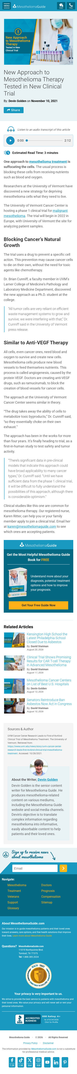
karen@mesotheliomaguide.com (31, 526)
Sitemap (46, 902)
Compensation (51, 896)
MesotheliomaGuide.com (29, 6)
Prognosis (48, 890)
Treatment (14, 890)
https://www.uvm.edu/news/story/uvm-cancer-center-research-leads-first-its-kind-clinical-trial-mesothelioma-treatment (35, 750)
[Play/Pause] (10, 140)
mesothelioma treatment (48, 162)
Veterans (13, 896)
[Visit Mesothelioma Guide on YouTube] (47, 1062)
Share (15, 110)
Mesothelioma (16, 885)
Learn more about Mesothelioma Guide (32, 935)
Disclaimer (48, 1043)
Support (12, 902)
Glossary (13, 908)
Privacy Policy (30, 1043)
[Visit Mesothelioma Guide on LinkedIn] (56, 1062)
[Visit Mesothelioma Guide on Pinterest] (65, 1062)
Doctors (46, 885)
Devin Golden (48, 780)
